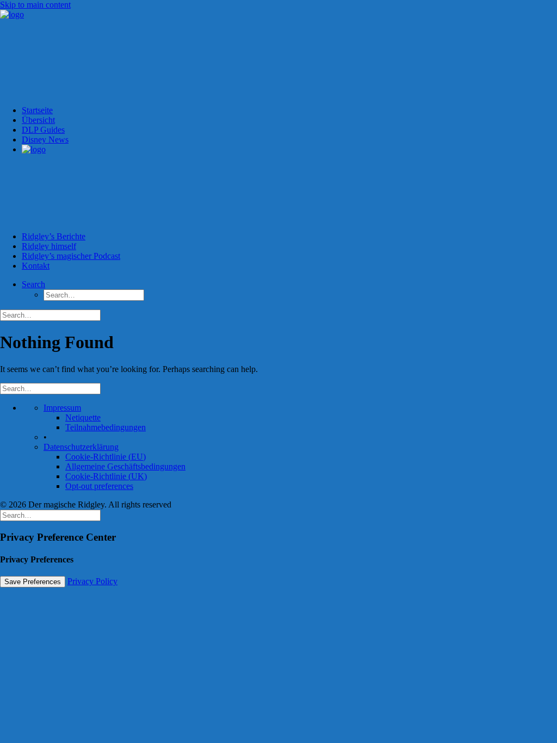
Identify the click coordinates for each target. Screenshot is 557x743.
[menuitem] (289, 188)
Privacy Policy (92, 581)
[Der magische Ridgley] (278, 53)
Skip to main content (35, 4)
